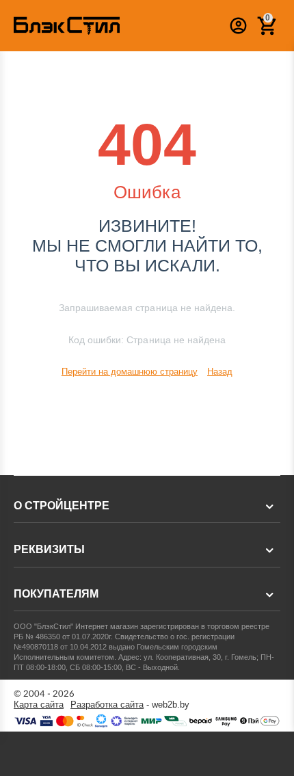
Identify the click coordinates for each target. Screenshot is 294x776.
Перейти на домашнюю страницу (130, 371)
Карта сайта (39, 705)
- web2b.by (129, 705)
